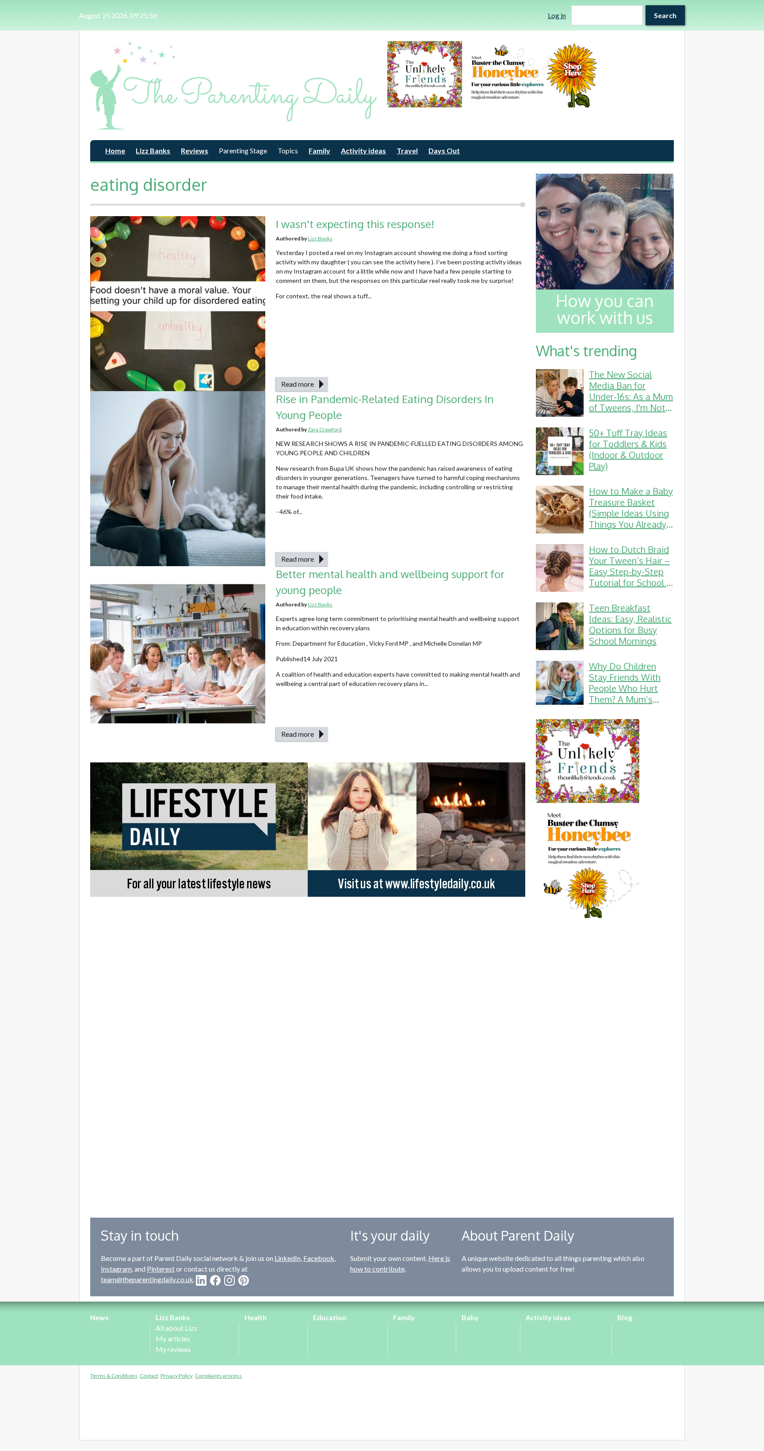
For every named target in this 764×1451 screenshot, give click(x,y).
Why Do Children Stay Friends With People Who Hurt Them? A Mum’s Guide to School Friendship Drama (625, 693)
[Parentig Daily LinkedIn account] (201, 1280)
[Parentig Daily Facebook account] (215, 1280)
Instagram (116, 1268)
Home (115, 150)
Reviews (194, 150)
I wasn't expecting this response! (355, 224)
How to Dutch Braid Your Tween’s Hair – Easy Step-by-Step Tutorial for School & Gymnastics (630, 571)
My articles (173, 1338)
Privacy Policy (176, 1375)
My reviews (173, 1349)
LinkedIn (288, 1258)
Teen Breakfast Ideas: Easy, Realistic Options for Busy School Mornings (630, 624)
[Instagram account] (229, 1280)
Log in (557, 15)
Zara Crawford (325, 429)
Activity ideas (363, 150)
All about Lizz (176, 1328)
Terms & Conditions (114, 1375)
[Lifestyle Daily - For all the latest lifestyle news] (307, 829)
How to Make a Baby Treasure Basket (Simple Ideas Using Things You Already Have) (631, 513)
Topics (288, 150)
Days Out (444, 150)
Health (255, 1317)
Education (329, 1317)
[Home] (233, 85)
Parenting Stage (243, 150)
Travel (407, 150)
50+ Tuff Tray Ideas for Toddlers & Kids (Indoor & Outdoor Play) (628, 449)
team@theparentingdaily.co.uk (147, 1279)
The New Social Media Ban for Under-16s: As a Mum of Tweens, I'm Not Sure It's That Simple (631, 396)
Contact (149, 1375)
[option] (530, 74)
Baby (470, 1317)
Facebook (318, 1258)
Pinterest (161, 1268)
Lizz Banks (153, 150)
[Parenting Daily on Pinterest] (243, 1280)
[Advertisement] (605, 1061)
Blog (624, 1317)
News (99, 1317)
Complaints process (218, 1375)
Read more (297, 384)
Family (319, 150)
